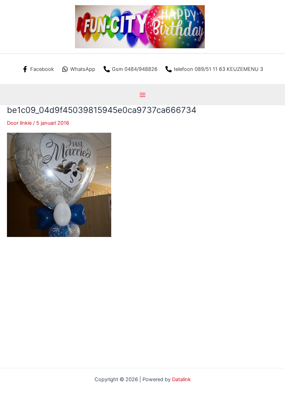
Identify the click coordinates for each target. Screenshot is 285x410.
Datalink (181, 379)
